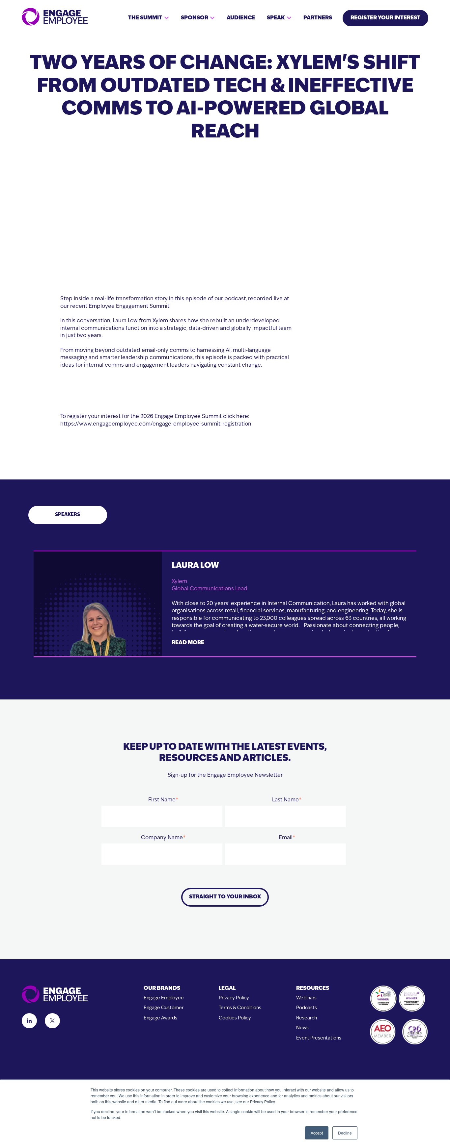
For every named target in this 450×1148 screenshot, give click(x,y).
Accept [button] (317, 1133)
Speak (276, 18)
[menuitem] (164, 989)
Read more (188, 643)
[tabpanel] (225, 612)
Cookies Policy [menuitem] (235, 1018)
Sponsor (194, 18)
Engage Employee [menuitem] (164, 998)
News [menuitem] (302, 1028)
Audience (241, 18)
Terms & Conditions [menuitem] (240, 1008)
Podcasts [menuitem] (306, 1008)
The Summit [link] (145, 18)
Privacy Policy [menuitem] (234, 998)
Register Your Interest (385, 18)
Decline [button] (345, 1133)
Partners (317, 18)
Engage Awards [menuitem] (160, 1018)
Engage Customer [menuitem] (163, 1008)
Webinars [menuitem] (306, 998)
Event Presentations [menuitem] (318, 1038)
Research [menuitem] (306, 1018)
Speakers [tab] (67, 514)
